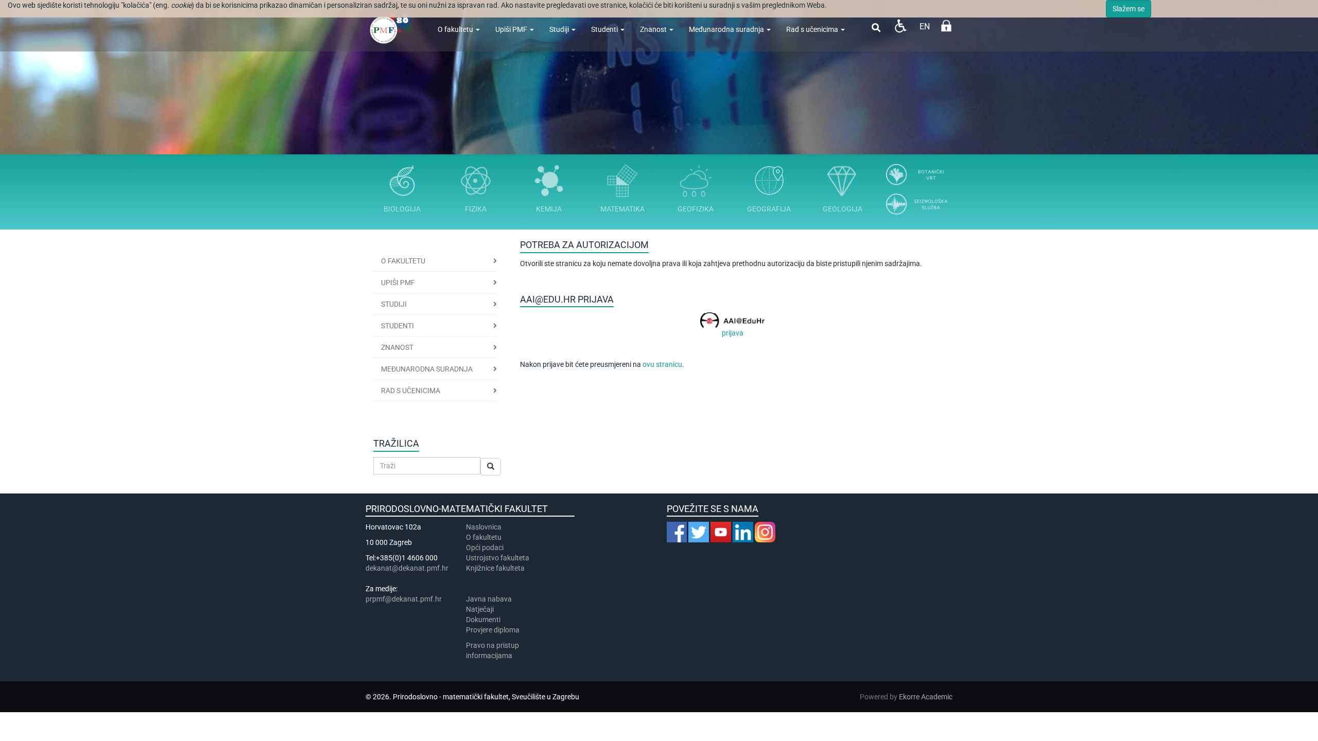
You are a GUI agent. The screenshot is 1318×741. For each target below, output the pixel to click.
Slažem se (1128, 9)
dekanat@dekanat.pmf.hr (407, 568)
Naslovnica (483, 527)
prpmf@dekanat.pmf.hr (404, 599)
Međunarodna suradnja (727, 29)
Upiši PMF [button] (398, 282)
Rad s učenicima (813, 29)
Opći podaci (485, 547)
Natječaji (480, 609)
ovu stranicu (662, 364)
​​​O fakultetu (483, 537)
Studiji (559, 29)
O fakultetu (456, 29)
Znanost (654, 29)
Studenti (605, 29)
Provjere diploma (492, 630)
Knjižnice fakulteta (495, 568)
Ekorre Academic (925, 697)
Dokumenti (483, 619)
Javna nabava (489, 599)
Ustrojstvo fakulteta (497, 558)
